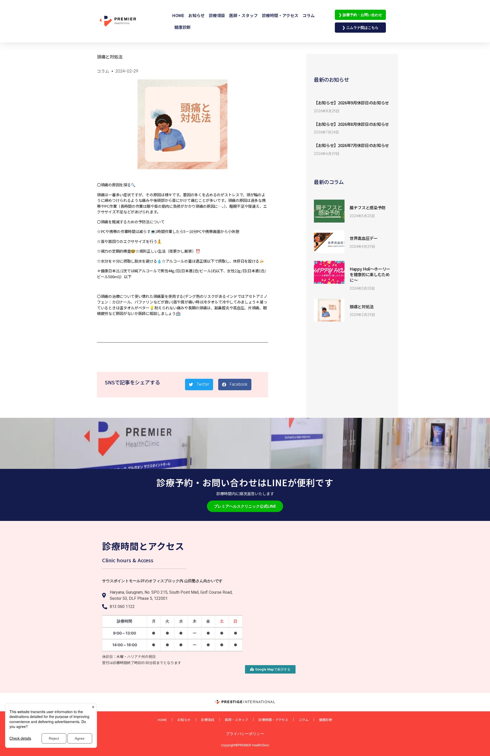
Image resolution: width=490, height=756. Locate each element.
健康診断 (182, 27)
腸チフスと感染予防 (368, 207)
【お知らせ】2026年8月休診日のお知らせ (351, 124)
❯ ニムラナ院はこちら (360, 27)
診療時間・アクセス (280, 15)
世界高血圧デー (364, 238)
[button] (199, 384)
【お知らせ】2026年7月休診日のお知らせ (351, 145)
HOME (178, 15)
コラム (308, 15)
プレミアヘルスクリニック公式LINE (245, 506)
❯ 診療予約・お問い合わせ (360, 14)
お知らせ (196, 15)
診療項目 (217, 15)
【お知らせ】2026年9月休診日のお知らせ (351, 103)
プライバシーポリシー (245, 733)
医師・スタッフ (243, 15)
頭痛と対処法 (362, 306)
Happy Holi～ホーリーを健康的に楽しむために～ (370, 274)
